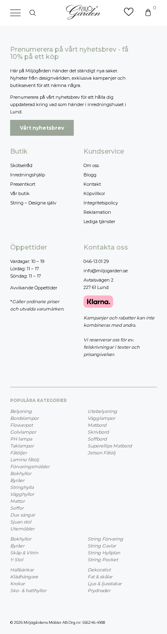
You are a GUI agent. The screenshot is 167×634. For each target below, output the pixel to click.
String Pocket (103, 559)
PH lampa (21, 439)
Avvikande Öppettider (33, 288)
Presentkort (22, 184)
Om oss (91, 165)
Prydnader (99, 590)
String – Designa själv (33, 203)
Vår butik (20, 193)
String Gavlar (102, 546)
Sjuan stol (20, 522)
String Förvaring (105, 539)
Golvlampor (23, 432)
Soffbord (97, 439)
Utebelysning (102, 411)
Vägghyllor (22, 494)
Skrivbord (98, 432)
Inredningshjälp (27, 175)
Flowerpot (21, 425)
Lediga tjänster (99, 221)
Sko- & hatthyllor (28, 590)
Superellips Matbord (110, 446)
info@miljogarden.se (106, 271)
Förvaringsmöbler (29, 466)
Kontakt (92, 184)
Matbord (97, 425)
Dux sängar (22, 515)
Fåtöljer (18, 453)
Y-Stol (16, 559)
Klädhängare (24, 577)
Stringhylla (22, 487)
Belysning (21, 411)
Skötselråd (21, 165)
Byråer (17, 480)
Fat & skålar (100, 577)
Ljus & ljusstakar (105, 583)
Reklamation (97, 212)
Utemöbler (22, 529)
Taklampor (22, 446)
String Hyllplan (104, 553)
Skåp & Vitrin (24, 553)
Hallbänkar (22, 570)
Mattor (17, 501)
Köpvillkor (94, 193)
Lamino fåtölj (24, 459)
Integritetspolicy (101, 203)
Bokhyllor (20, 473)
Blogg (90, 175)
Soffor (17, 508)
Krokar (17, 583)
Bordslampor (24, 418)
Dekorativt (99, 570)
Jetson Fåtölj (102, 453)
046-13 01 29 (96, 261)
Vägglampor (101, 418)
